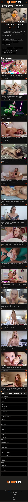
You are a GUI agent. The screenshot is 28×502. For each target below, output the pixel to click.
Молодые (4, 50)
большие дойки (5, 442)
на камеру (15, 41)
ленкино (4, 41)
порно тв (3, 465)
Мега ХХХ (3, 398)
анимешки (3, 439)
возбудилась (4, 444)
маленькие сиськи (5, 416)
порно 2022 (4, 447)
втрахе (3, 404)
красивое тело (4, 424)
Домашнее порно (18, 48)
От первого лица (12, 50)
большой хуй (4, 414)
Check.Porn (14, 499)
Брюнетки (10, 48)
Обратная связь (13, 492)
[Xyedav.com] (14, 3)
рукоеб (3, 409)
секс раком (4, 406)
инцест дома (4, 432)
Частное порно (6, 52)
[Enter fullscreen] (25, 21)
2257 (14, 495)
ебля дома (3, 434)
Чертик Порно (4, 396)
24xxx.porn (14, 494)
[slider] (6, 21)
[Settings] (20, 21)
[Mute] (14, 21)
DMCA (14, 497)
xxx (2, 450)
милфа (3, 467)
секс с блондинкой (6, 455)
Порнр (2, 401)
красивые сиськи (5, 473)
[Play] (2, 21)
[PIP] (23, 21)
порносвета (4, 460)
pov (2, 475)
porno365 (7, 39)
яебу (2, 462)
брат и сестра (4, 421)
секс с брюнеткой (6, 44)
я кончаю (3, 457)
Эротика (13, 52)
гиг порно (20, 39)
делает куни (4, 411)
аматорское (14, 39)
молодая (10, 41)
